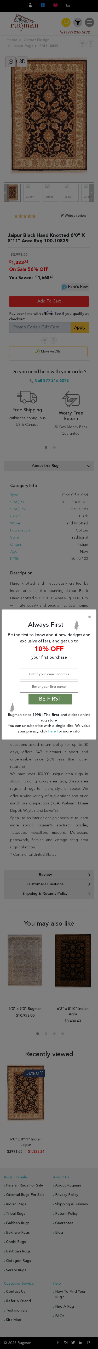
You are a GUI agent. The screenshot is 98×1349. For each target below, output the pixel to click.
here (52, 731)
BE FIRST (50, 699)
